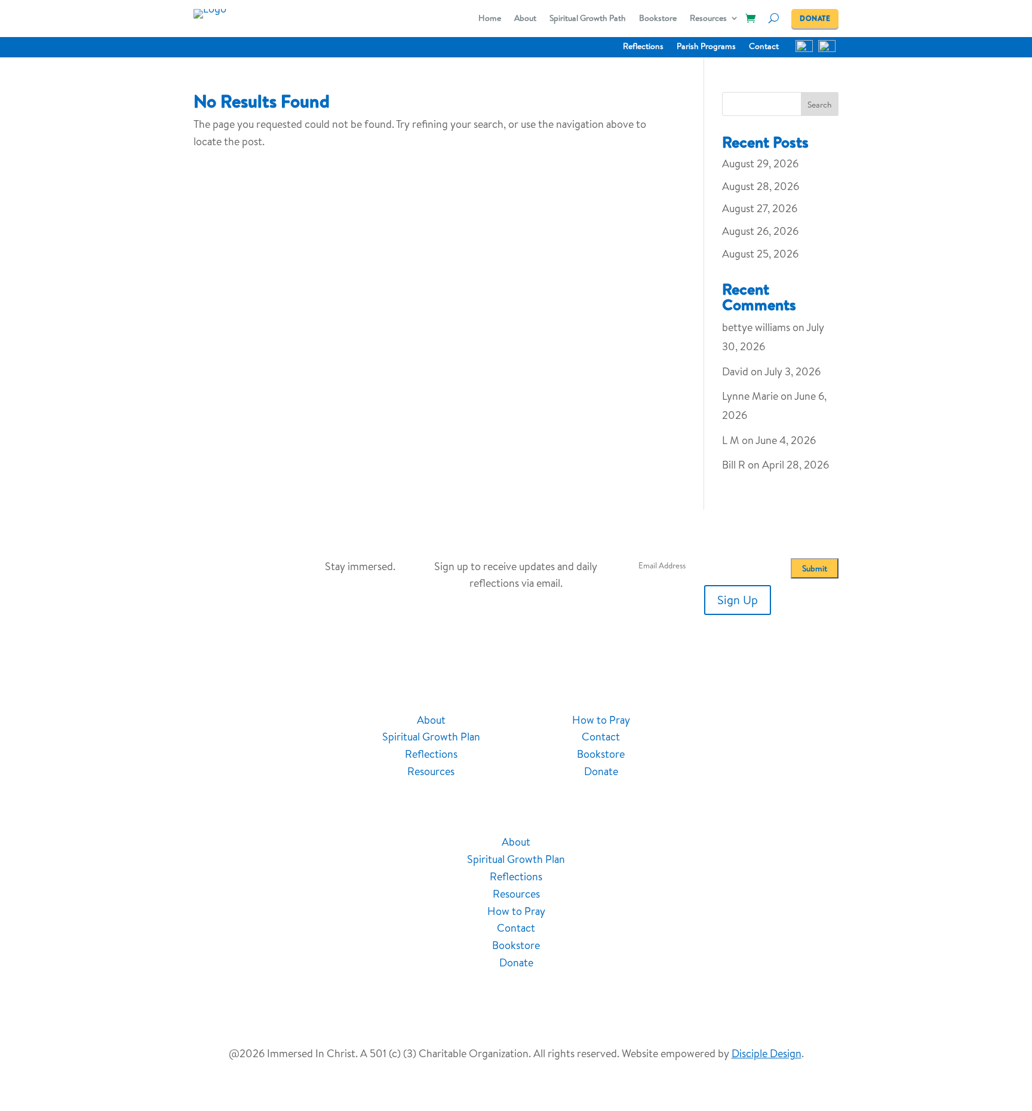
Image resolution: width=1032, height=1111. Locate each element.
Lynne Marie (750, 395)
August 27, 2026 (759, 208)
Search (819, 105)
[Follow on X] (806, 721)
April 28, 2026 (795, 464)
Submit (814, 568)
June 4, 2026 (785, 440)
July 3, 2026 (792, 371)
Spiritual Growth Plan (431, 736)
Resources (708, 19)
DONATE (815, 18)
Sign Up (737, 600)
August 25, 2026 (760, 253)
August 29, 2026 (760, 163)
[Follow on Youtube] (759, 721)
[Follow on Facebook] (735, 721)
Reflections (643, 47)
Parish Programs (706, 47)
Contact (764, 47)
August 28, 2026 (760, 186)
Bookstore (658, 19)
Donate (601, 771)
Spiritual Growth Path (587, 19)
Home (489, 19)
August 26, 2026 (760, 231)
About (525, 19)
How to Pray (601, 719)
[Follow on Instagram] (783, 721)
